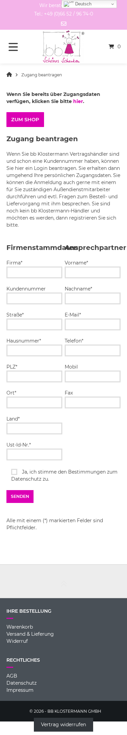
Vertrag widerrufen (63, 725)
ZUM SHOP (25, 120)
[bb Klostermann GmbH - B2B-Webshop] (9, 74)
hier (78, 101)
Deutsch (82, 3)
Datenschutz (21, 683)
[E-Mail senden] (63, 23)
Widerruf (17, 641)
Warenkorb (19, 627)
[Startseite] (63, 47)
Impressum (20, 690)
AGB (11, 676)
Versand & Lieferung (30, 634)
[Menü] (17, 47)
